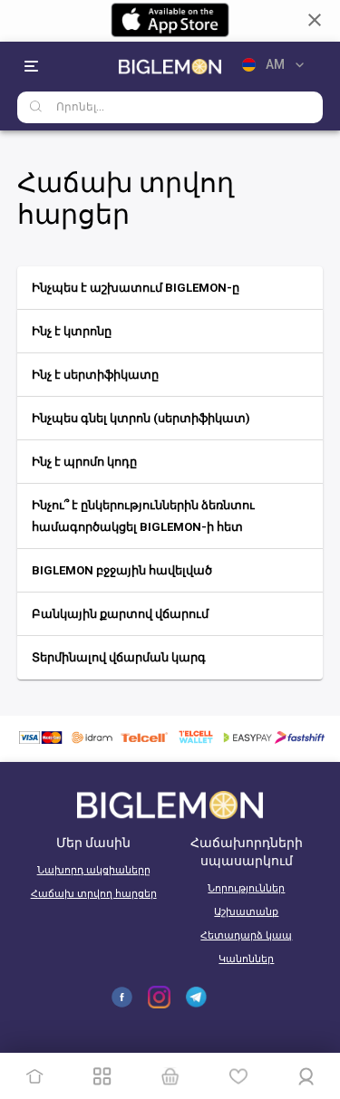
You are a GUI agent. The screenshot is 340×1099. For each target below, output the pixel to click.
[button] (170, 288)
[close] (314, 20)
